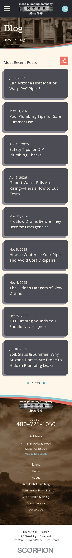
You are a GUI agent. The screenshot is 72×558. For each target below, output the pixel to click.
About (36, 477)
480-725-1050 (36, 425)
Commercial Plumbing (36, 490)
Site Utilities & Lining (35, 497)
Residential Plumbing (36, 484)
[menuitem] (18, 540)
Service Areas (36, 503)
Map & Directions (36, 453)
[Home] (36, 9)
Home (36, 471)
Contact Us (36, 509)
